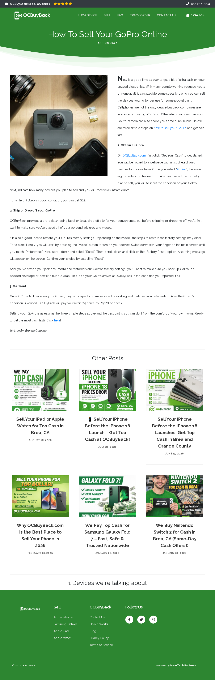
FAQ (120, 15)
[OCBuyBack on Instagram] (153, 618)
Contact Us (166, 15)
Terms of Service (101, 645)
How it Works (99, 624)
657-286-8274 (199, 3)
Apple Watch (63, 638)
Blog (93, 631)
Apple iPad (61, 631)
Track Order (140, 15)
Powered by (176, 665)
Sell (107, 15)
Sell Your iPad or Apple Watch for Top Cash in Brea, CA (40, 425)
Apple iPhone (63, 617)
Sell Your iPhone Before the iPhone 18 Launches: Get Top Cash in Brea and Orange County (174, 432)
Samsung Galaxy (65, 624)
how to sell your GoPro (170, 128)
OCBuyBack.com (134, 155)
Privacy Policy (99, 638)
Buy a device (87, 15)
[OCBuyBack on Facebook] (129, 618)
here (57, 320)
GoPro (181, 169)
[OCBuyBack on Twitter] (141, 618)
